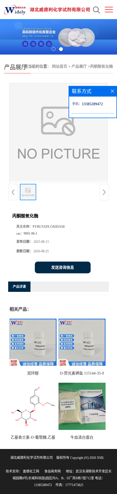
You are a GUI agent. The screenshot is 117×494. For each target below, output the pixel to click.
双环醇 (33, 373)
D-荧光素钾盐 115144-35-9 (82, 373)
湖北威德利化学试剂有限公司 (31, 458)
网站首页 (59, 66)
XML (100, 458)
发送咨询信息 (62, 267)
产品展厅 (79, 66)
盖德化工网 (31, 471)
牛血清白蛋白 (81, 437)
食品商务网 (52, 471)
